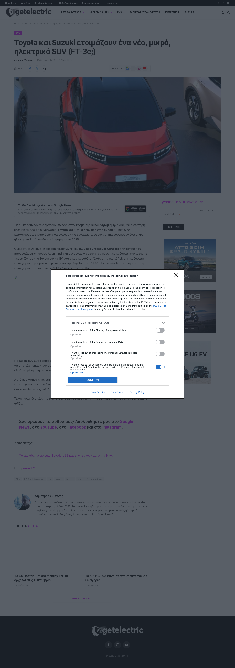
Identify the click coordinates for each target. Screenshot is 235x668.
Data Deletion (98, 392)
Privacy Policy (137, 392)
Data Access (117, 392)
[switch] (160, 330)
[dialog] (117, 334)
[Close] (177, 276)
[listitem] (117, 322)
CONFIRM (92, 380)
